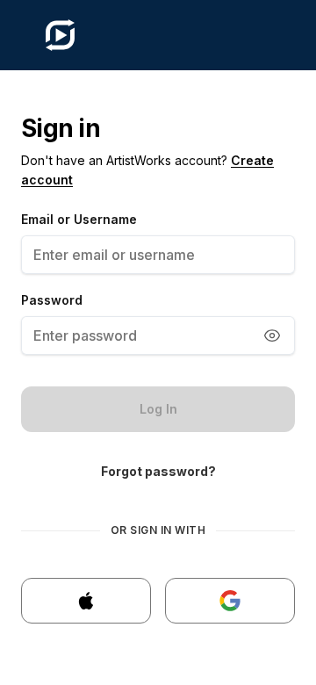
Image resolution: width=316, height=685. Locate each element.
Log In (158, 408)
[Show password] (272, 335)
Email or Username (79, 219)
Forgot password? (158, 471)
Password (52, 299)
